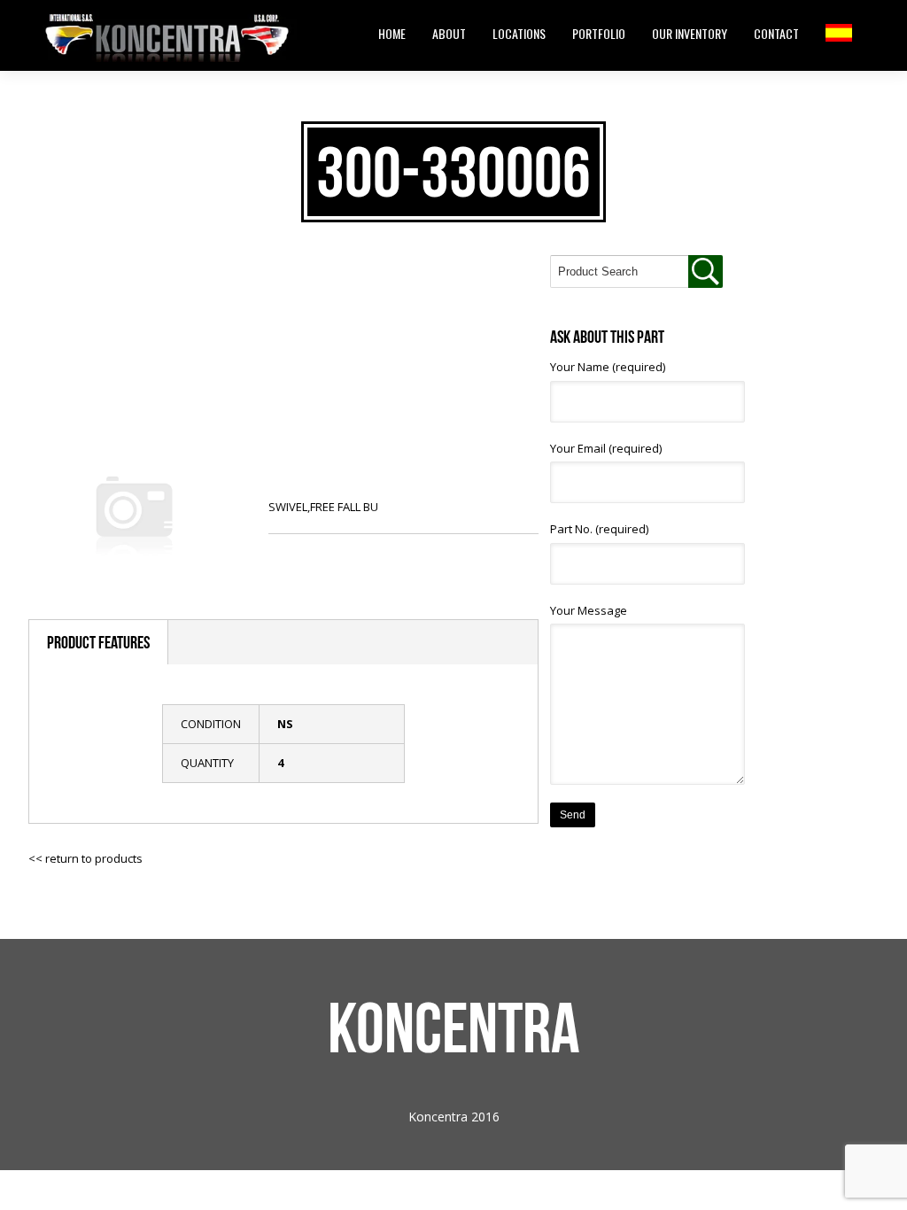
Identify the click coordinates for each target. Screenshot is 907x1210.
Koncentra (454, 1028)
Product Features (98, 642)
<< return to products (85, 858)
